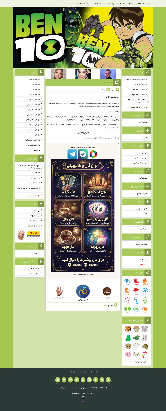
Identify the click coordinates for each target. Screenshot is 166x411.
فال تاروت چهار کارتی (33, 109)
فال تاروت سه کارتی (33, 104)
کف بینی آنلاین (142, 178)
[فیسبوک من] (95, 380)
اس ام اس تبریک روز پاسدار (138, 94)
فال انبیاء (144, 137)
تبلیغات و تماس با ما (81, 3)
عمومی (105, 305)
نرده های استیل (35, 177)
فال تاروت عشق (35, 135)
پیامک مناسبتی (109, 3)
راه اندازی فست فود (33, 183)
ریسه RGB (143, 259)
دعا (146, 213)
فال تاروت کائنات (34, 94)
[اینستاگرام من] (89, 380)
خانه (148, 3)
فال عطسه (37, 253)
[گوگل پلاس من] (70, 380)
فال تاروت (131, 3)
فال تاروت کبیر (35, 84)
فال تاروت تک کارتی (33, 99)
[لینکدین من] (57, 380)
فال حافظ (141, 3)
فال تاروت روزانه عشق (33, 140)
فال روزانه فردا (35, 273)
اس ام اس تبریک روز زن (139, 89)
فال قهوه (108, 82)
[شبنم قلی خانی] (58, 74)
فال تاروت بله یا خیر (33, 145)
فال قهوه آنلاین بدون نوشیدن (83, 46)
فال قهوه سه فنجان (141, 157)
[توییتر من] (76, 380)
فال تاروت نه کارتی (34, 124)
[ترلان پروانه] (83, 74)
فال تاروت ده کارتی (34, 129)
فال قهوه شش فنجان (140, 162)
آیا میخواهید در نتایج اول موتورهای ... (30, 189)
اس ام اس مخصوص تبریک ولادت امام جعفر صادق (137, 101)
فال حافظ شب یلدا (34, 220)
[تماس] (83, 380)
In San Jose (38, 172)
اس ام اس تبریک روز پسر (139, 107)
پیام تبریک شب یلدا (34, 225)
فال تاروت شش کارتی (33, 119)
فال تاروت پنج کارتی (33, 114)
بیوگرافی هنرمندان (34, 268)
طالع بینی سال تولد (141, 361)
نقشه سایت (76, 393)
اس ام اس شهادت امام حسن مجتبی (136, 79)
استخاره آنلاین (95, 3)
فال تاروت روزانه (34, 79)
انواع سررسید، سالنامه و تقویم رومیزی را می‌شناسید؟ (31, 166)
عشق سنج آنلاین (141, 244)
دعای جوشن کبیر (141, 208)
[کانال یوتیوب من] (64, 380)
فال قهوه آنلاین (83, 133)
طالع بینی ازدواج (142, 193)
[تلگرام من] (102, 380)
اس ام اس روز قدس (140, 84)
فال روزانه (120, 3)
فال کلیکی (143, 228)
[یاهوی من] (108, 380)
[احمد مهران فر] (108, 74)
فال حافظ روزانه (35, 215)
